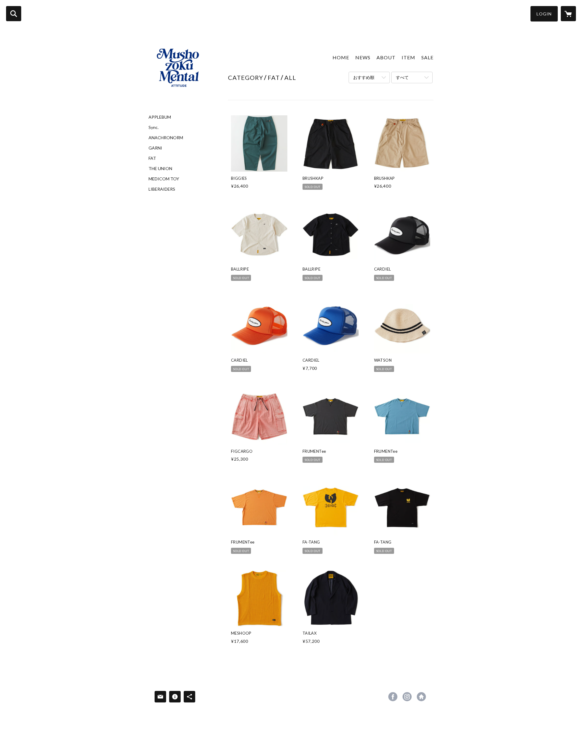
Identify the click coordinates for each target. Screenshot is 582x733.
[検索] (13, 13)
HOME (341, 57)
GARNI (155, 148)
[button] (544, 13)
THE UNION (160, 168)
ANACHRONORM (166, 138)
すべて (402, 77)
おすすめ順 (363, 77)
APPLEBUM (160, 117)
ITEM (408, 57)
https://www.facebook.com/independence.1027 (392, 696)
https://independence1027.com (421, 696)
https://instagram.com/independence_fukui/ (407, 696)
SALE (427, 57)
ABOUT (386, 57)
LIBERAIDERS (162, 189)
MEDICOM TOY (164, 179)
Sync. (154, 127)
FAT (152, 158)
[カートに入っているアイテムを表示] (568, 13)
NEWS (362, 57)
